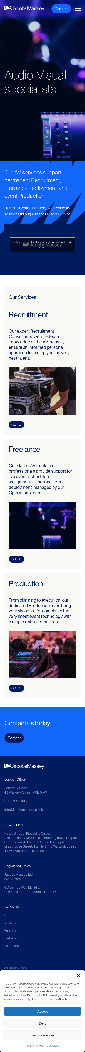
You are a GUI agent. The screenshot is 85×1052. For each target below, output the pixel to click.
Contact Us (53, 1045)
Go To (16, 425)
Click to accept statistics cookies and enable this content (42, 244)
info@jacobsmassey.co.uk (23, 810)
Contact (61, 8)
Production (26, 583)
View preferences (42, 1035)
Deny (42, 1023)
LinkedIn (10, 938)
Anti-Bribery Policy (15, 967)
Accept (42, 1011)
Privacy (30, 1045)
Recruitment (28, 314)
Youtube (10, 931)
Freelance (24, 449)
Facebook (11, 946)
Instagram (11, 923)
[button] (78, 975)
